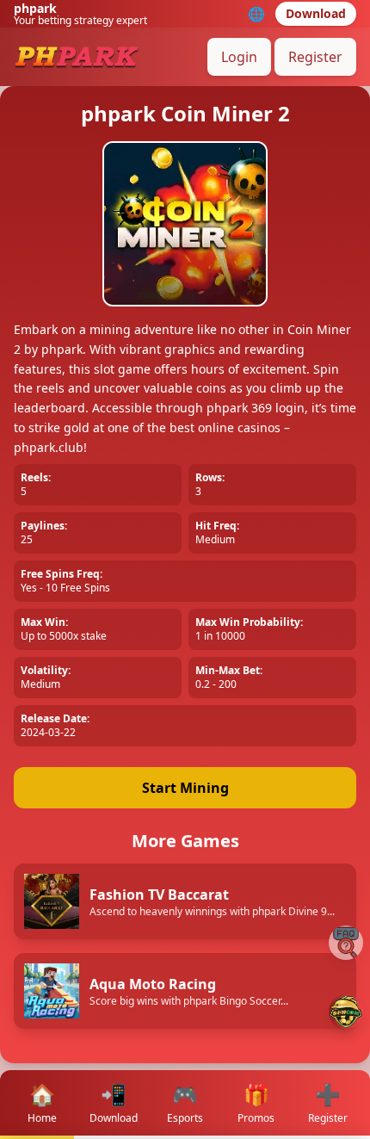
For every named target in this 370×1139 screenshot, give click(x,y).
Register (315, 56)
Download (316, 13)
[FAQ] (346, 942)
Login (239, 56)
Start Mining (185, 787)
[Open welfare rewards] (346, 1011)
